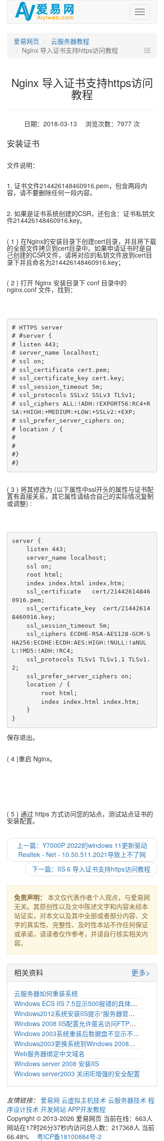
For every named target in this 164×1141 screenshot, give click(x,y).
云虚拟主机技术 (85, 1100)
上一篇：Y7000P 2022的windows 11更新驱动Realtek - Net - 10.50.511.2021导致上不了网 (82, 850)
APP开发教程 (87, 1109)
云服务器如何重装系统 (46, 993)
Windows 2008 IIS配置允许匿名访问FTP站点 (78, 1023)
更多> (140, 973)
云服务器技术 (128, 1100)
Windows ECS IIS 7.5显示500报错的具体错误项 (82, 1003)
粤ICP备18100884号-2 (69, 1136)
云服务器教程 (69, 41)
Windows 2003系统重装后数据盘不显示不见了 (80, 1033)
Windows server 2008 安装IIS (56, 1063)
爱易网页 (26, 41)
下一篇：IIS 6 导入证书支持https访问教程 (91, 868)
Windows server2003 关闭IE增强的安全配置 (77, 1073)
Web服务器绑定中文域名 (49, 1053)
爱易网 (51, 1100)
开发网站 (54, 1109)
